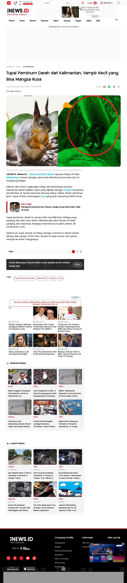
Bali (98, 20)
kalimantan (42, 278)
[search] (67, 3)
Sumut (33, 20)
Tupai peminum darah (41, 174)
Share (98, 87)
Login (90, 3)
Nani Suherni (15, 91)
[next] (81, 251)
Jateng (67, 20)
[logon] (8, 2)
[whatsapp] (109, 87)
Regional (10, 67)
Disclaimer (59, 555)
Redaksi (58, 547)
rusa (42, 196)
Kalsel (18, 67)
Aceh (22, 20)
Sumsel (44, 20)
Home (12, 20)
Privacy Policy (60, 563)
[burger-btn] (119, 3)
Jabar (56, 20)
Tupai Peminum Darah (24, 278)
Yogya (78, 20)
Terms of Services (62, 559)
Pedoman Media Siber (63, 551)
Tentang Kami (60, 543)
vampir (68, 190)
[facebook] (114, 87)
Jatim (88, 20)
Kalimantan (12, 177)
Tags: (8, 277)
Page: (11, 251)
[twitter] (118, 87)
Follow (77, 264)
